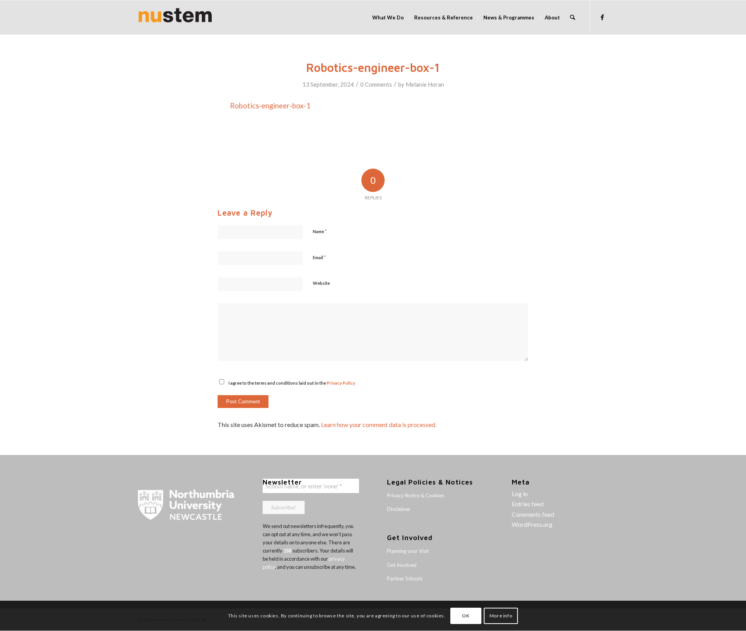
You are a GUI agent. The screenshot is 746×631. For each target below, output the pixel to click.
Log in (520, 493)
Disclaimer (399, 509)
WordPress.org (532, 524)
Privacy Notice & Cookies (415, 495)
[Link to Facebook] (602, 17)
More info (501, 616)
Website (321, 283)
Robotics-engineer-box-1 (270, 105)
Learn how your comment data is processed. (378, 424)
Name (320, 231)
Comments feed (533, 514)
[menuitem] (388, 17)
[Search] (572, 17)
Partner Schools (405, 578)
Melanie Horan (425, 84)
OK (465, 616)
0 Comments (376, 84)
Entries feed (528, 503)
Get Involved (402, 565)
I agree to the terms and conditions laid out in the (291, 382)
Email (319, 257)
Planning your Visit (408, 551)
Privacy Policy (341, 382)
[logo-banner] (175, 17)
